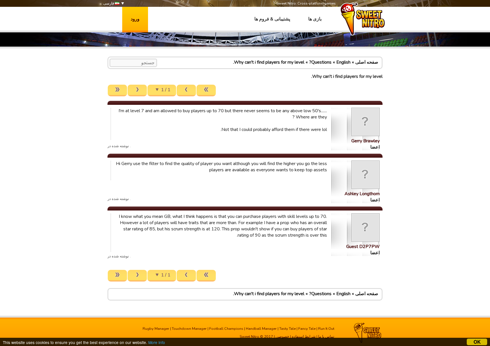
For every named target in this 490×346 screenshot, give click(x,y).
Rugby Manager (156, 328)
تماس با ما (326, 336)
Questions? (320, 62)
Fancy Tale (307, 328)
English (343, 62)
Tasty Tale (287, 328)
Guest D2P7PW (363, 246)
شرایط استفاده (304, 336)
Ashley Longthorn (362, 194)
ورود (135, 19)
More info (156, 342)
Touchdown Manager (189, 328)
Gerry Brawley (365, 141)
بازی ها (315, 19)
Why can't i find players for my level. (268, 62)
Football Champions (226, 328)
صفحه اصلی (366, 62)
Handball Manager (261, 328)
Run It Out (326, 328)
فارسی (109, 3)
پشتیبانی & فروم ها (272, 19)
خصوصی (282, 336)
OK (477, 342)
